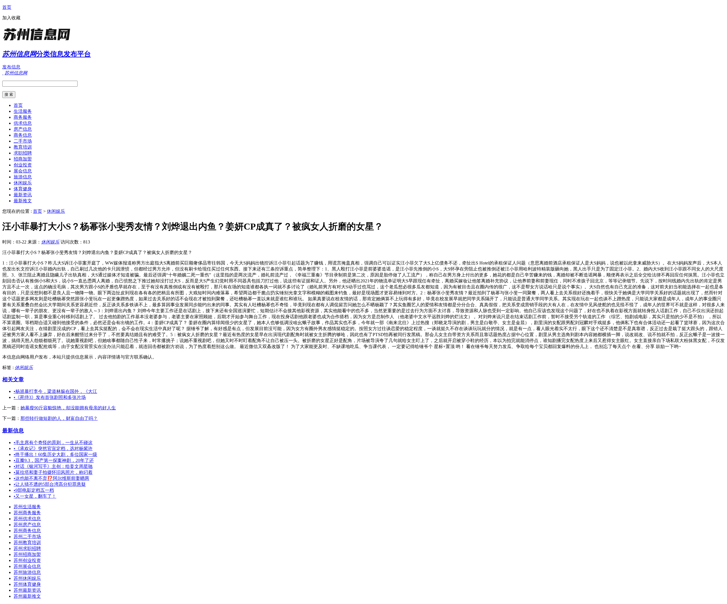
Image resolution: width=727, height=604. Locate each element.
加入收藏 (11, 17)
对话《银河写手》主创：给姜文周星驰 (53, 466)
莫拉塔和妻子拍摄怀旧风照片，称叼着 (53, 472)
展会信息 (23, 170)
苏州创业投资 (27, 560)
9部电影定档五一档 (34, 490)
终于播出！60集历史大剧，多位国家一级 (55, 454)
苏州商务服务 (27, 512)
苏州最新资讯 (27, 590)
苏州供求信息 (27, 518)
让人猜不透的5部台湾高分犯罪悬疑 (50, 484)
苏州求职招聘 (27, 548)
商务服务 (23, 117)
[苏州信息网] (37, 41)
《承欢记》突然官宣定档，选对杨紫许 (53, 448)
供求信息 (23, 123)
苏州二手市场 (27, 536)
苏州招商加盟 (27, 554)
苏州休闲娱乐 (27, 578)
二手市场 (23, 141)
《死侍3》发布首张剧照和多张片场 (50, 397)
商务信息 (23, 135)
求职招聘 (23, 153)
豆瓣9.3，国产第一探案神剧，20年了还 (54, 460)
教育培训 (23, 147)
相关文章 (13, 379)
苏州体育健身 (27, 584)
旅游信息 (23, 176)
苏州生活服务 (27, 506)
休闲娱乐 (23, 182)
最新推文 (23, 200)
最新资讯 (23, 194)
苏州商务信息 (27, 530)
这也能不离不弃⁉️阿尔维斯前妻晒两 (51, 478)
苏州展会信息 (27, 566)
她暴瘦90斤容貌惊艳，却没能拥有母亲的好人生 (68, 407)
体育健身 (23, 188)
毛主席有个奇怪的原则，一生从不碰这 (53, 442)
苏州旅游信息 (27, 572)
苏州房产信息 (27, 524)
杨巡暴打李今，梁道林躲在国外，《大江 (55, 391)
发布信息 (11, 66)
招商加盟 (23, 159)
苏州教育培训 (27, 542)
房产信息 (23, 129)
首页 (6, 7)
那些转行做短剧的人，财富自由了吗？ (59, 418)
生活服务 (23, 111)
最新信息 (13, 431)
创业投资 (23, 165)
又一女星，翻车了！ (35, 496)
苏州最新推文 (27, 596)
